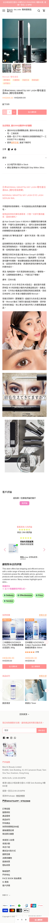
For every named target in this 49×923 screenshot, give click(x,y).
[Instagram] (11, 737)
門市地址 (6, 875)
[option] (24, 41)
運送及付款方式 (9, 851)
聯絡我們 (6, 871)
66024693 (20, 796)
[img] (24, 529)
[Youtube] (8, 737)
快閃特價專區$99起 (10, 827)
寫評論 (24, 503)
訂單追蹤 (6, 809)
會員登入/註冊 (8, 840)
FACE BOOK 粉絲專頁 (12, 878)
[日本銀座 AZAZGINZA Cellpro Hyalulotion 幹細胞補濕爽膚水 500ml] (36, 629)
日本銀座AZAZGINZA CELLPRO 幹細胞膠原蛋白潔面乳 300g (12, 645)
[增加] (14, 112)
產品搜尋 (6, 816)
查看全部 (43, 615)
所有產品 (6, 823)
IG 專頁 (5, 882)
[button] (5, 549)
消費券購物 (7, 858)
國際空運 (15, 143)
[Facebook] (4, 737)
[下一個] (44, 41)
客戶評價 (6, 886)
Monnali (5, 77)
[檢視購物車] (44, 10)
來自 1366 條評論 (24, 532)
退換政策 (6, 862)
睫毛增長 (14, 77)
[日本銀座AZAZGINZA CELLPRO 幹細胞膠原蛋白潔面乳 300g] (13, 629)
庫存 (4, 158)
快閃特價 (6, 615)
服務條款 (6, 812)
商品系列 (6, 820)
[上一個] (5, 41)
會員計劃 (6, 844)
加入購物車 (39, 920)
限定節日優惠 (8, 834)
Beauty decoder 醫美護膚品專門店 (19, 10)
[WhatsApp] (15, 737)
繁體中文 (5, 895)
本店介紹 (6, 847)
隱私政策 (6, 865)
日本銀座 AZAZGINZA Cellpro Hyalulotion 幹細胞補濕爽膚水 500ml (35, 645)
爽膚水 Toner (30, 703)
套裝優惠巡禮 (8, 830)
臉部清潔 (6, 703)
